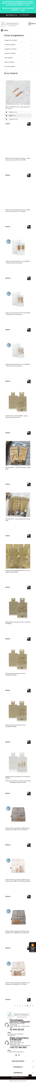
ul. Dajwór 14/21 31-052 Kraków (16, 1052)
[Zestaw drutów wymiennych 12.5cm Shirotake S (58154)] (18, 711)
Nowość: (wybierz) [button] (9, 62)
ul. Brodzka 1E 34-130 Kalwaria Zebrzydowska (15, 1034)
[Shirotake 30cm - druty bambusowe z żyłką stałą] (18, 453)
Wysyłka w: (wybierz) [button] (10, 53)
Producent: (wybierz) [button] (10, 44)
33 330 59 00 (25, 15)
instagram (16, 1055)
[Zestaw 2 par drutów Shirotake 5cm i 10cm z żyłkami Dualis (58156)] (18, 556)
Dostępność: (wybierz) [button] (10, 49)
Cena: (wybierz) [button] (9, 57)
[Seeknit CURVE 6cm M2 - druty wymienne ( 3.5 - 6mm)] (18, 92)
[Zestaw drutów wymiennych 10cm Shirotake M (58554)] (18, 608)
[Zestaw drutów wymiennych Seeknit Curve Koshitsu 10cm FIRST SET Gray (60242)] (18, 814)
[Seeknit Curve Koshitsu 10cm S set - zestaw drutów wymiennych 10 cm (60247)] (18, 195)
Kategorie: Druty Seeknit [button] (11, 40)
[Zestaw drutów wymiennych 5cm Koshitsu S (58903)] (18, 762)
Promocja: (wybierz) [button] (10, 66)
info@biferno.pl (12, 15)
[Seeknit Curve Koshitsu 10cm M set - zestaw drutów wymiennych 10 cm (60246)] (18, 144)
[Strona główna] (9, 24)
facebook (18, 1055)
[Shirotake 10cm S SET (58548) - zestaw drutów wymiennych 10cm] (18, 401)
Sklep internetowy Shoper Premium (18, 1080)
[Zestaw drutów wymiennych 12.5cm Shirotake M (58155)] (18, 659)
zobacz (28, 5)
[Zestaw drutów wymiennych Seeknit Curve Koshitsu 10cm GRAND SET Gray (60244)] (18, 917)
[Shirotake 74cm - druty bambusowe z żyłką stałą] (18, 504)
